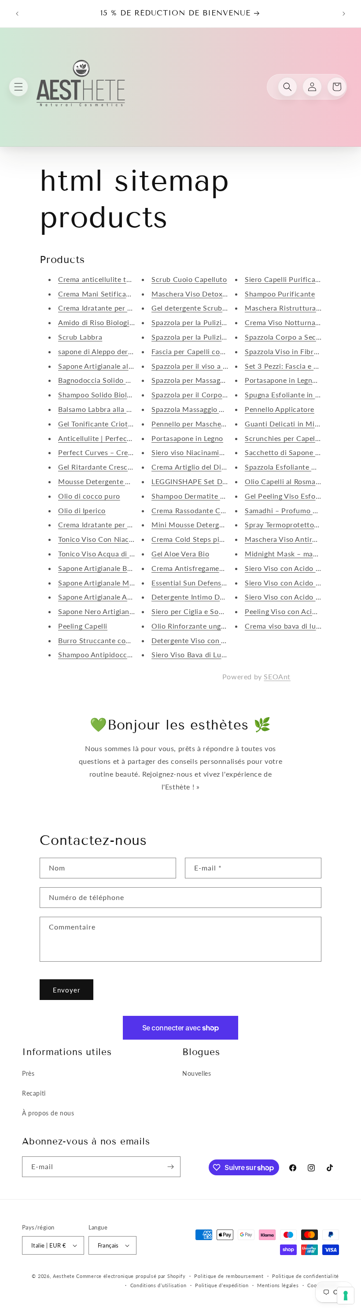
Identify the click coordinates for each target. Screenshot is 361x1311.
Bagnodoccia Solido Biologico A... (113, 380)
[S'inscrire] (170, 1166)
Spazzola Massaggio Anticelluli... (205, 409)
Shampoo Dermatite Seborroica (203, 496)
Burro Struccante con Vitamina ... (113, 640)
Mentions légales (277, 1285)
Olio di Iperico (82, 510)
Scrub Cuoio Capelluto (189, 279)
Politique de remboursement (228, 1276)
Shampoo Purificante (280, 293)
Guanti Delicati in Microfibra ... (297, 423)
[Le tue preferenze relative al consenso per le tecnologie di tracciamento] (345, 1295)
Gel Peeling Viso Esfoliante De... (298, 496)
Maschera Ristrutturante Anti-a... (300, 308)
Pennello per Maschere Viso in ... (206, 423)
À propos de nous (48, 1113)
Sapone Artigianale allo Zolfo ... (110, 366)
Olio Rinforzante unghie (191, 626)
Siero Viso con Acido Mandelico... (301, 568)
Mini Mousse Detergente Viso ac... (208, 524)
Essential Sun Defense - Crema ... (206, 582)
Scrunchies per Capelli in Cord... (298, 438)
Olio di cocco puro (89, 496)
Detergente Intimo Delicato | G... (205, 597)
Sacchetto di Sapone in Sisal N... (299, 452)
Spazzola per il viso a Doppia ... (203, 366)
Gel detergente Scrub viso (194, 308)
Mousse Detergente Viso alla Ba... (114, 481)
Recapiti (34, 1093)
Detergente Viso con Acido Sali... (206, 640)
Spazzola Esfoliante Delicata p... (298, 467)
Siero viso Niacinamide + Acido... (206, 452)
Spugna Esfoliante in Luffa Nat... (299, 394)
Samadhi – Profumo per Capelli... (299, 510)
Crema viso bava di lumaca (289, 626)
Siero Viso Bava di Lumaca (195, 654)
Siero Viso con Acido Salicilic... (296, 582)
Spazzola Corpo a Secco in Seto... (300, 337)
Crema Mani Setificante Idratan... (113, 293)
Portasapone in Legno (187, 438)
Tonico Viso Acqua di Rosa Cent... (113, 553)
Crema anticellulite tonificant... (110, 279)
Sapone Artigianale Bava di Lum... (113, 568)
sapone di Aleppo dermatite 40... (112, 351)
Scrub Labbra (80, 337)
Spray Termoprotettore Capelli (295, 524)
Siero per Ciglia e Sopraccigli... (202, 611)
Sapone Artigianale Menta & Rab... (115, 582)
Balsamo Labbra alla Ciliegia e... (110, 409)
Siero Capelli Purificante (285, 279)
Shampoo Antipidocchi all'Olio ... (112, 654)
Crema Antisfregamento (191, 568)
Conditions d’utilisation (158, 1285)
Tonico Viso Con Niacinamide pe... (114, 539)
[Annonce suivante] (344, 13)
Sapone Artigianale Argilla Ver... (110, 597)
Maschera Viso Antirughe (286, 539)
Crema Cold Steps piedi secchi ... (206, 539)
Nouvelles (196, 1073)
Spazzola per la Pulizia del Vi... (201, 322)
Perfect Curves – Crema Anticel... (113, 452)
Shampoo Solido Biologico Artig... (113, 394)
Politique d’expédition (221, 1285)
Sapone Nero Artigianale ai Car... (112, 611)
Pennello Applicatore (279, 409)
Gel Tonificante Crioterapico (105, 423)
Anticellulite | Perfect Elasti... (107, 438)
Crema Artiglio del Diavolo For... (204, 467)
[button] (18, 86)
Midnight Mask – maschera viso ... (301, 553)
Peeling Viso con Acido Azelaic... (298, 611)
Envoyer (66, 990)
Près (28, 1073)
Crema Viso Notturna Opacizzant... (303, 322)
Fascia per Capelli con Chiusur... (204, 351)
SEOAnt (277, 676)
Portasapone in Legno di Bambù (297, 380)
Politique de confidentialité (305, 1276)
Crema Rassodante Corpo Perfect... (210, 510)
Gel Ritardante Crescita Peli (104, 467)
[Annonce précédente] (17, 13)
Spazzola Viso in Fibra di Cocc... (298, 351)
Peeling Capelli (82, 626)
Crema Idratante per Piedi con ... (112, 308)
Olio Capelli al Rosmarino (287, 481)
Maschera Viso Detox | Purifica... (206, 293)
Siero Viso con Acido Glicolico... (298, 597)
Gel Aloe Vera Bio (180, 553)
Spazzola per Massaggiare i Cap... (206, 380)
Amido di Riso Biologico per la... (111, 322)
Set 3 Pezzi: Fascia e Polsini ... (294, 366)
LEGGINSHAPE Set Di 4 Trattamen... (212, 481)
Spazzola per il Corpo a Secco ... (204, 394)
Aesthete (64, 1276)
